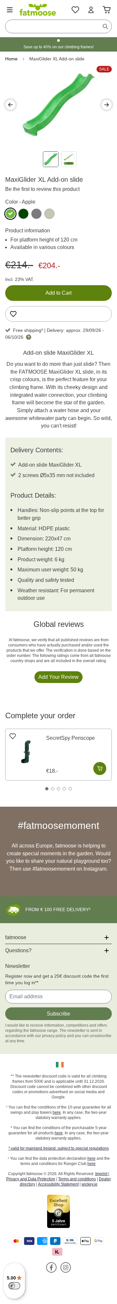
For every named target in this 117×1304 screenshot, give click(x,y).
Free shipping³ (28, 330)
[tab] (46, 788)
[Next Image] (106, 105)
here (57, 1112)
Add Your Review (58, 677)
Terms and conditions (77, 1179)
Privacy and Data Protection (30, 1179)
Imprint (101, 1174)
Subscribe (58, 1014)
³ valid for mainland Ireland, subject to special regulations (58, 1148)
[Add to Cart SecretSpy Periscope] (99, 768)
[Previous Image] (10, 105)
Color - (20, 202)
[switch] (14, 1285)
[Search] (105, 26)
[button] (58, 1064)
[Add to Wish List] (13, 313)
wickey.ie (90, 1184)
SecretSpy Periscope (70, 738)
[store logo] (38, 9)
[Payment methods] (58, 1246)
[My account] (91, 10)
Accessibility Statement (58, 1184)
